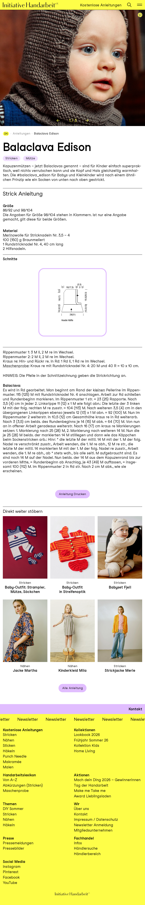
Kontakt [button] (135, 709)
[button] (129, 5)
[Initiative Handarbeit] (34, 4)
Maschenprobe (16, 366)
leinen (100, 390)
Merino (9, 235)
